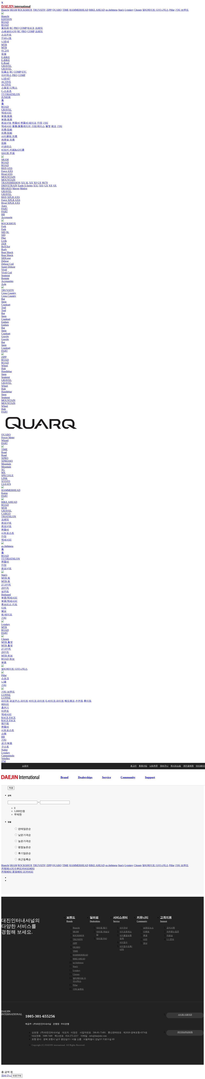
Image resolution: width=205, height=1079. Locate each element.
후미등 (87, 700)
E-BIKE (5, 57)
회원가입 (143, 766)
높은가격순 (24, 841)
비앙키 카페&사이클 (12, 149)
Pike (3, 238)
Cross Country (8, 293)
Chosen (138, 10)
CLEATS (6, 484)
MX (3, 472)
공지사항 (171, 928)
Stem (3, 301)
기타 (45, 122)
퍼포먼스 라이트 (19, 700)
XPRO (4, 458)
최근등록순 (24, 859)
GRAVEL (6, 66)
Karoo (4, 493)
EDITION (6, 19)
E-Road (5, 63)
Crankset (5, 304)
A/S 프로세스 (126, 931)
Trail (3, 307)
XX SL (25, 182)
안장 (39, 122)
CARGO (6, 513)
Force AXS (7, 171)
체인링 (5, 723)
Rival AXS (6, 174)
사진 (145, 939)
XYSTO (5, 481)
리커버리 (24, 868)
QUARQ (57, 10)
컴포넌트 (6, 122)
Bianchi (5, 10)
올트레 (5, 28)
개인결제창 (188, 766)
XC (3, 469)
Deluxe (5, 261)
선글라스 (6, 146)
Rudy (4, 249)
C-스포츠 (6, 91)
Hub (3, 368)
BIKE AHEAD (97, 10)
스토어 (25, 766)
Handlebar (6, 371)
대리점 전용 (8, 153)
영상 (145, 943)
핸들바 (16, 122)
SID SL (5, 232)
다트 (3, 607)
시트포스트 (7, 533)
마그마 (5, 50)
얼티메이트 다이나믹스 (155, 10)
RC (11, 28)
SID (3, 235)
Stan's (121, 10)
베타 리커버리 (25, 871)
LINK (4, 478)
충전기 (5, 707)
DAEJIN (15, 6)
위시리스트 (176, 766)
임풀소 (5, 71)
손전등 (79, 700)
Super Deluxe (8, 266)
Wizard (4, 440)
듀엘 (3, 54)
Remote (5, 278)
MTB (4, 44)
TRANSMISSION (10, 182)
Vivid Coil (6, 272)
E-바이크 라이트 (54, 700)
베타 (32, 868)
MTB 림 (5, 578)
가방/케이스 (38, 126)
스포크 (5, 678)
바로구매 (17, 1076)
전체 (3, 868)
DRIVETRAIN (9, 185)
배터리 (5, 704)
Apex (4, 205)
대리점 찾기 (101, 928)
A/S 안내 (123, 928)
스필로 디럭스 (9, 87)
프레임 (39, 28)
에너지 (10, 868)
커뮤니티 (142, 919)
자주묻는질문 (173, 931)
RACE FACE (8, 717)
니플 (3, 681)
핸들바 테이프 (28, 122)
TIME (65, 10)
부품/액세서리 (9, 597)
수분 (16, 868)
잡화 (3, 143)
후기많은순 (24, 853)
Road (4, 452)
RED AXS (6, 168)
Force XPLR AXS (10, 200)
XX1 (35, 185)
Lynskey (129, 10)
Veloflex (5, 758)
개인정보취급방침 (185, 1032)
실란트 (5, 591)
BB (3, 214)
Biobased (6, 594)
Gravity (5, 336)
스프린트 (6, 34)
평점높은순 (24, 847)
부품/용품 (6, 116)
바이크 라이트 (37, 700)
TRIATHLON (8, 516)
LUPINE (6, 695)
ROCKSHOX (25, 10)
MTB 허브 (7, 655)
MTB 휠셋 (7, 642)
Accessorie (6, 217)
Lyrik (4, 240)
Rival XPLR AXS (10, 203)
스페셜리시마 (9, 31)
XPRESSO (7, 461)
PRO (16, 28)
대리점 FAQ (101, 938)
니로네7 (5, 78)
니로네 (5, 41)
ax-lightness (112, 10)
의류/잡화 (6, 129)
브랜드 (70, 919)
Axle (3, 284)
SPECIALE (7, 475)
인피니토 (6, 38)
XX (31, 182)
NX (51, 185)
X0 (35, 182)
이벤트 (146, 931)
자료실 (170, 935)
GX (39, 182)
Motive (23, 188)
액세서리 (6, 112)
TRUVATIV (39, 10)
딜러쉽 (95, 919)
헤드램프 (70, 700)
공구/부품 (6, 743)
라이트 (5, 700)
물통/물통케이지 (21, 126)
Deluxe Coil (7, 264)
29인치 (5, 588)
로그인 (133, 766)
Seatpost (5, 275)
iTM (3, 761)
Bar (3, 299)
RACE (30, 28)
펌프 (53, 126)
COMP (23, 28)
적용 (11, 788)
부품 (3, 662)
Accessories (7, 281)
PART (4, 208)
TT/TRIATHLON (10, 94)
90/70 (45, 182)
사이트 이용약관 (185, 1015)
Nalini (4, 749)
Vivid (4, 269)
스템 (3, 733)
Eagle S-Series (25, 185)
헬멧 (48, 126)
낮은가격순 (24, 835)
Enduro (5, 322)
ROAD (5, 22)
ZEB (3, 243)
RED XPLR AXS (10, 197)
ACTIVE (6, 81)
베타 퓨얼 (11, 871)
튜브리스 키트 (9, 604)
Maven (15, 188)
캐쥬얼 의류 (8, 139)
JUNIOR (6, 97)
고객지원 (166, 919)
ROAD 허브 (8, 659)
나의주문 (153, 766)
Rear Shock (7, 252)
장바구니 (164, 766)
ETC (24, 71)
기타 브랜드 (182, 10)
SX (55, 185)
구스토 (5, 746)
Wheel (4, 365)
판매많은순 (24, 829)
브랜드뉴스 (148, 928)
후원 (145, 935)
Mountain (6, 463)
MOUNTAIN (8, 177)
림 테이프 (6, 614)
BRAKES (6, 188)
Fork (3, 226)
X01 (41, 185)
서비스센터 (120, 919)
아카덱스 (6, 75)
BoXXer (5, 246)
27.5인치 (6, 584)
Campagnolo (7, 755)
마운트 (5, 711)
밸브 (3, 611)
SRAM (13, 10)
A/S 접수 (123, 942)
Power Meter (7, 437)
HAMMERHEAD (78, 10)
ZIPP (49, 10)
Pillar (172, 10)
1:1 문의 (170, 939)
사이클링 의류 (9, 136)
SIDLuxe (6, 258)
